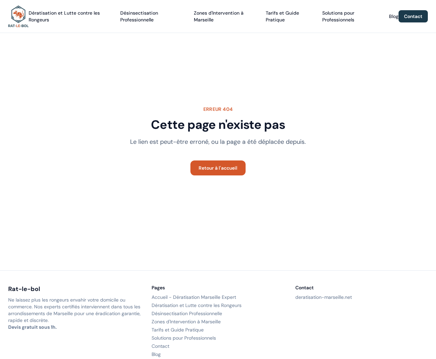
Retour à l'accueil (218, 168)
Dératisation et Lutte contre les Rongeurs (197, 305)
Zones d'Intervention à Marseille (186, 322)
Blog (394, 16)
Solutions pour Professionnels (184, 338)
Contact (413, 16)
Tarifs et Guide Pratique (178, 330)
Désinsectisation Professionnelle (187, 313)
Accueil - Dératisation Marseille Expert (194, 297)
